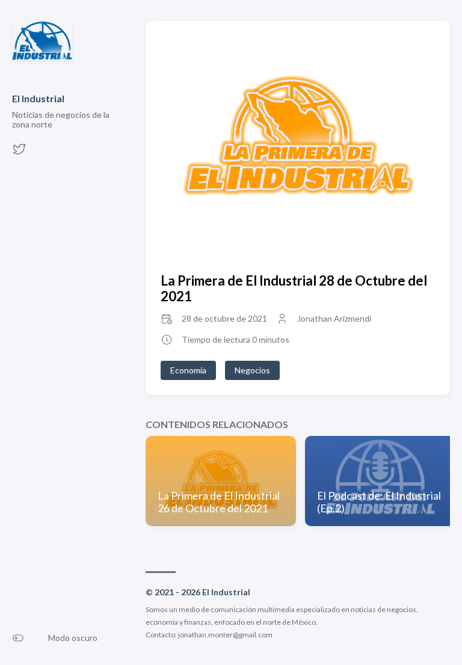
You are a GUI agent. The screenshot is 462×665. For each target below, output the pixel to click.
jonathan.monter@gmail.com (225, 634)
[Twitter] (19, 152)
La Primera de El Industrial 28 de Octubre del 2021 (294, 288)
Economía (188, 370)
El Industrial (38, 98)
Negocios (252, 370)
